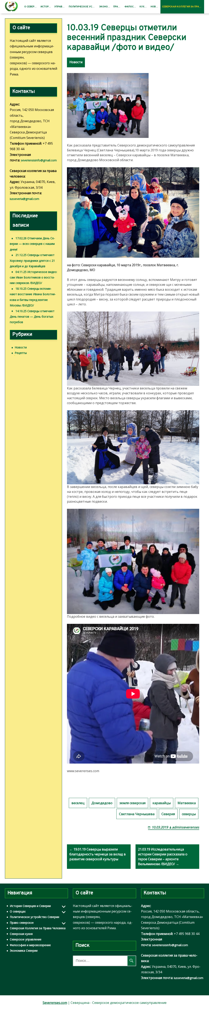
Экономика (105, 6)
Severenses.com (55, 1002)
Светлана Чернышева (137, 814)
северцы (189, 814)
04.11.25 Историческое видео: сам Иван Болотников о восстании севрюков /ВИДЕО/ (33, 277)
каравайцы (161, 803)
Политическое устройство (83, 6)
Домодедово (101, 803)
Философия (131, 6)
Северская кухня (21, 934)
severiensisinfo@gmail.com (39, 160)
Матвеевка (187, 803)
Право (117, 6)
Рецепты (21, 353)
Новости (155, 6)
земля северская (132, 803)
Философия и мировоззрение (30, 945)
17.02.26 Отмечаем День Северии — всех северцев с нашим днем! (32, 243)
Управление (60, 6)
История (46, 6)
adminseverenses (185, 827)
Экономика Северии (24, 950)
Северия (168, 814)
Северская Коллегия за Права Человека (183, 6)
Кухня (144, 6)
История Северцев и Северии (30, 906)
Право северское (22, 923)
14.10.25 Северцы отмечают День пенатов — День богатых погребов (32, 316)
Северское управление (25, 939)
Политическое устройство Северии (34, 917)
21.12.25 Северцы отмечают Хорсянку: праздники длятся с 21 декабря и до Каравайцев (32, 260)
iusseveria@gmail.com (24, 199)
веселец (77, 803)
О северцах (31, 6)
